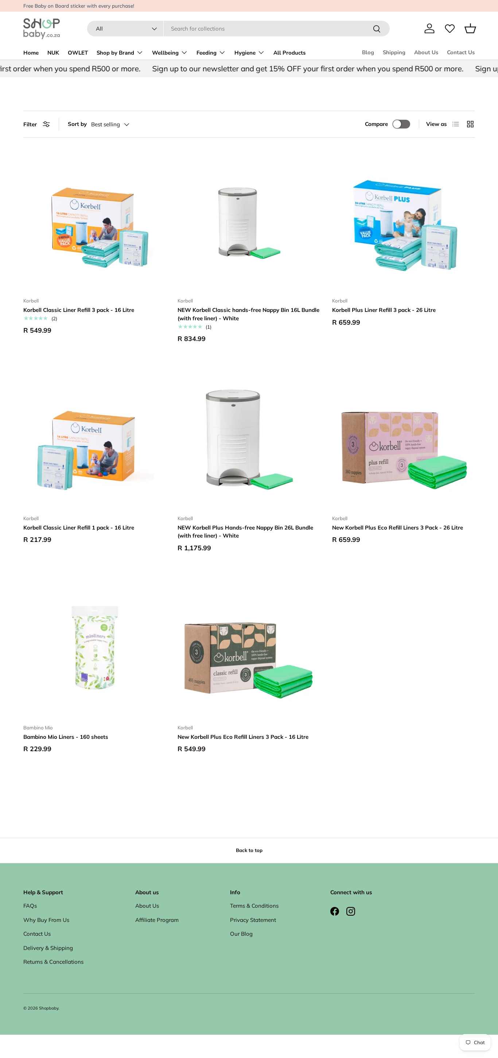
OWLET (78, 52)
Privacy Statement (253, 919)
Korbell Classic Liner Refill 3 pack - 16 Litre (78, 309)
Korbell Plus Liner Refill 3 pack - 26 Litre (384, 309)
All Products (289, 52)
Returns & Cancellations (53, 961)
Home (31, 52)
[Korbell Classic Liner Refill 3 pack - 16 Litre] (94, 220)
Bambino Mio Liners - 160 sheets (65, 736)
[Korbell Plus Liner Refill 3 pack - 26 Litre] (403, 220)
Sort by (77, 123)
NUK (53, 52)
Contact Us (461, 52)
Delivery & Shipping (48, 947)
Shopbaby (48, 1008)
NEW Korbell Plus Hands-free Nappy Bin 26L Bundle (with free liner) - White (245, 531)
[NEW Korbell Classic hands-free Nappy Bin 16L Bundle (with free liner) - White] (249, 220)
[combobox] (238, 28)
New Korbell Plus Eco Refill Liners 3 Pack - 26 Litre (397, 527)
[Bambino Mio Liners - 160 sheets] (94, 647)
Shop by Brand (115, 52)
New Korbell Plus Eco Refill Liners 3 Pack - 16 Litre (243, 736)
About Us (426, 52)
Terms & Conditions (254, 905)
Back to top (249, 850)
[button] (470, 28)
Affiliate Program (157, 919)
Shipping (394, 52)
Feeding (207, 52)
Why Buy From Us (46, 919)
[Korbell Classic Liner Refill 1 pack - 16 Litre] (94, 438)
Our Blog (241, 933)
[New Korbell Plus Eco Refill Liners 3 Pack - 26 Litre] (403, 438)
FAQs (30, 905)
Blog (368, 52)
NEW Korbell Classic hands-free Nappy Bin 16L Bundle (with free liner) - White (248, 314)
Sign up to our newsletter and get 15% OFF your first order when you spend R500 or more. (295, 68)
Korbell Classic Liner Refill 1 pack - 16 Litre (78, 527)
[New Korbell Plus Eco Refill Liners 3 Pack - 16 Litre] (249, 647)
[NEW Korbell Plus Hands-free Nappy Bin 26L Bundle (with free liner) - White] (249, 438)
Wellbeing (165, 52)
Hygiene (245, 52)
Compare (376, 123)
